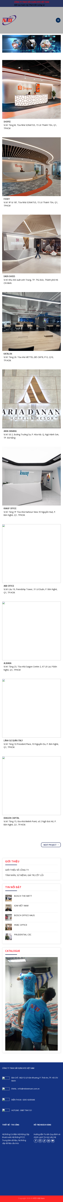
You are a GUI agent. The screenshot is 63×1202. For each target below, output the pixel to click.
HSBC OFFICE (20, 925)
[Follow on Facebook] (36, 1141)
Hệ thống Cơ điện (9, 1134)
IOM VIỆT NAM (21, 905)
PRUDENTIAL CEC (22, 934)
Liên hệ (53, 1137)
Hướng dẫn (38, 1134)
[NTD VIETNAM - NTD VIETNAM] (9, 20)
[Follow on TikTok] (44, 1141)
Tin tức (46, 1137)
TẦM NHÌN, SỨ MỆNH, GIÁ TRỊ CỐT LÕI (24, 875)
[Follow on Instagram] (40, 1141)
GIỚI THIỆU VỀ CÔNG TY (17, 869)
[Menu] (58, 20)
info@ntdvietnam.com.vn (29, 1088)
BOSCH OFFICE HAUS (24, 915)
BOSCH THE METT (23, 896)
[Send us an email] (48, 1141)
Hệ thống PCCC (18, 1137)
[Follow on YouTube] (53, 1141)
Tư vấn (47, 1134)
